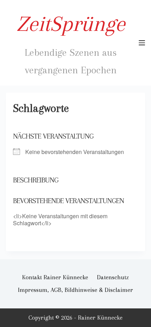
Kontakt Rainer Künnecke (55, 277)
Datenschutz (113, 277)
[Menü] (142, 43)
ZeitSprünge (71, 23)
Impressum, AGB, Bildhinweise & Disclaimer (75, 289)
